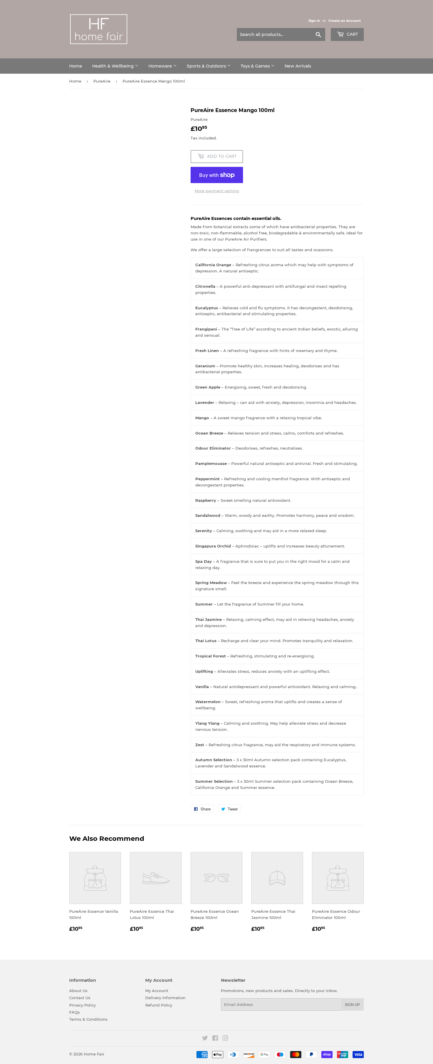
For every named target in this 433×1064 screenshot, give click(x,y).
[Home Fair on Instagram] (225, 1039)
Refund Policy (158, 1005)
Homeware (160, 66)
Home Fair (94, 1054)
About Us (78, 990)
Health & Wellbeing (113, 66)
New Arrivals (298, 66)
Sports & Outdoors (207, 66)
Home (75, 66)
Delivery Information (165, 997)
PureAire (101, 81)
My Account (156, 990)
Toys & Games (256, 66)
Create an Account (344, 21)
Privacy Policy (82, 1005)
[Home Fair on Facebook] (215, 1039)
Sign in (314, 21)
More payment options (217, 190)
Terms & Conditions (88, 1019)
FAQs (74, 1012)
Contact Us (79, 997)
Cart (352, 34)
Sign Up (352, 1004)
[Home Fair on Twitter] (205, 1039)
